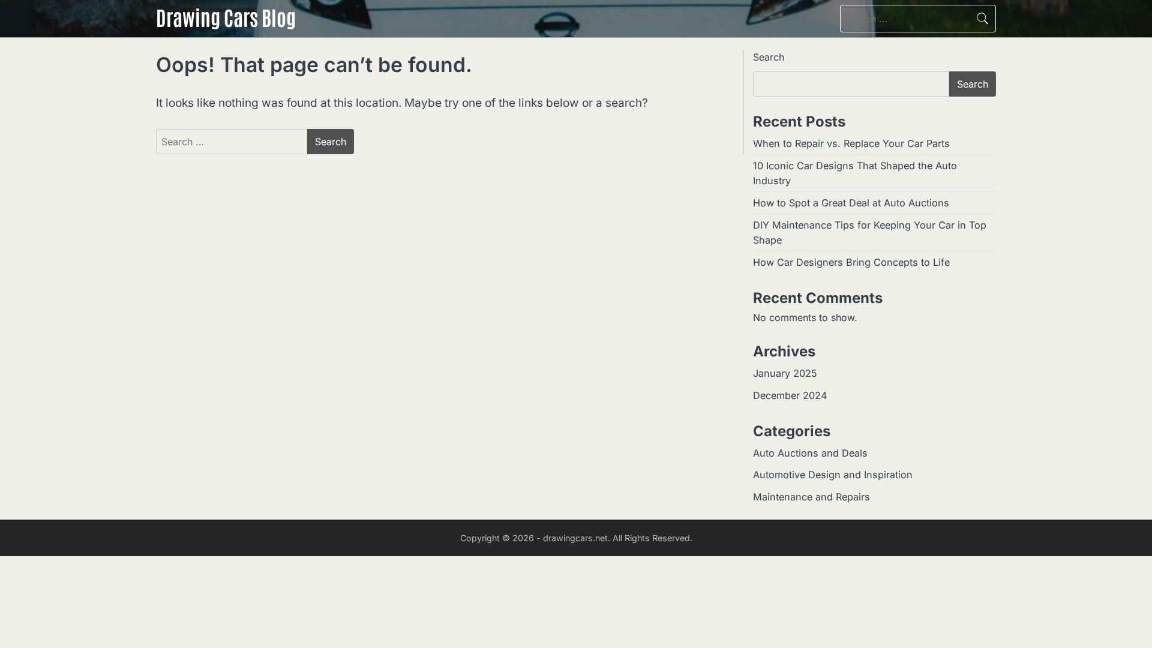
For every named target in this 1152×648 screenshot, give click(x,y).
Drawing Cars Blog (226, 17)
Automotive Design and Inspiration (833, 475)
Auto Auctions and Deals (810, 453)
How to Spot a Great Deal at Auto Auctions (851, 203)
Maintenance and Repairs (811, 497)
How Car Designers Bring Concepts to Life (851, 262)
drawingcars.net (575, 538)
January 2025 (785, 373)
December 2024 (790, 395)
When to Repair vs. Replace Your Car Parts (851, 143)
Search (768, 57)
